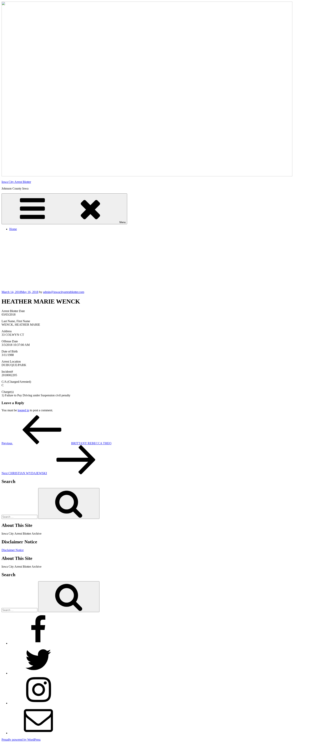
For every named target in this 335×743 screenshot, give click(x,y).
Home (13, 229)
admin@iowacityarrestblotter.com (63, 292)
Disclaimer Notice (13, 550)
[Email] (38, 733)
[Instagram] (38, 703)
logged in (23, 410)
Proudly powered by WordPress (21, 739)
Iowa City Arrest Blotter (16, 182)
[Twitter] (38, 673)
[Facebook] (38, 643)
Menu (122, 222)
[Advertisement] (167, 261)
